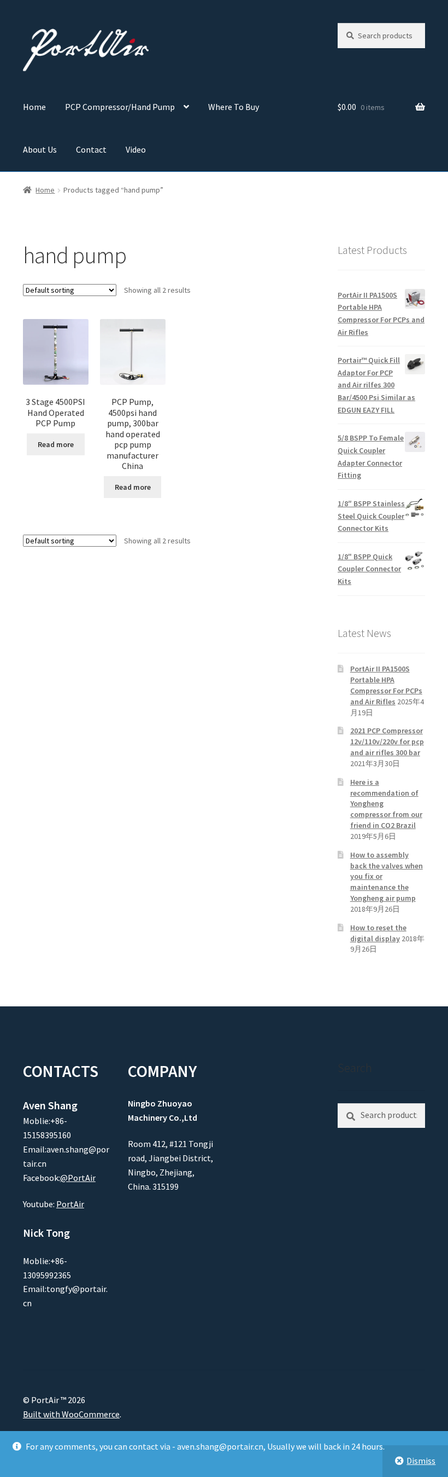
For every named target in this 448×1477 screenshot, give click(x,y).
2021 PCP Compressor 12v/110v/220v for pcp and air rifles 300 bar (387, 741)
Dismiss (420, 1460)
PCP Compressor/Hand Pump (120, 106)
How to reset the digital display (378, 933)
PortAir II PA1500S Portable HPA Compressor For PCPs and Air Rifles (386, 685)
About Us (40, 149)
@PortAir (78, 1177)
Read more (56, 444)
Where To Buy (233, 106)
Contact (91, 149)
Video (136, 149)
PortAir (70, 1203)
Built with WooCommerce (71, 1414)
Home (34, 106)
